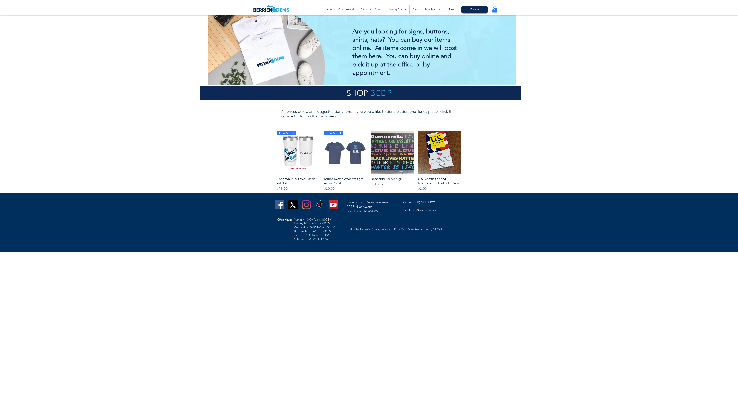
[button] (494, 9)
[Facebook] (279, 204)
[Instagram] (306, 204)
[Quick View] (392, 152)
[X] (293, 204)
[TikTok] (319, 204)
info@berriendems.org (426, 210)
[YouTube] (333, 204)
